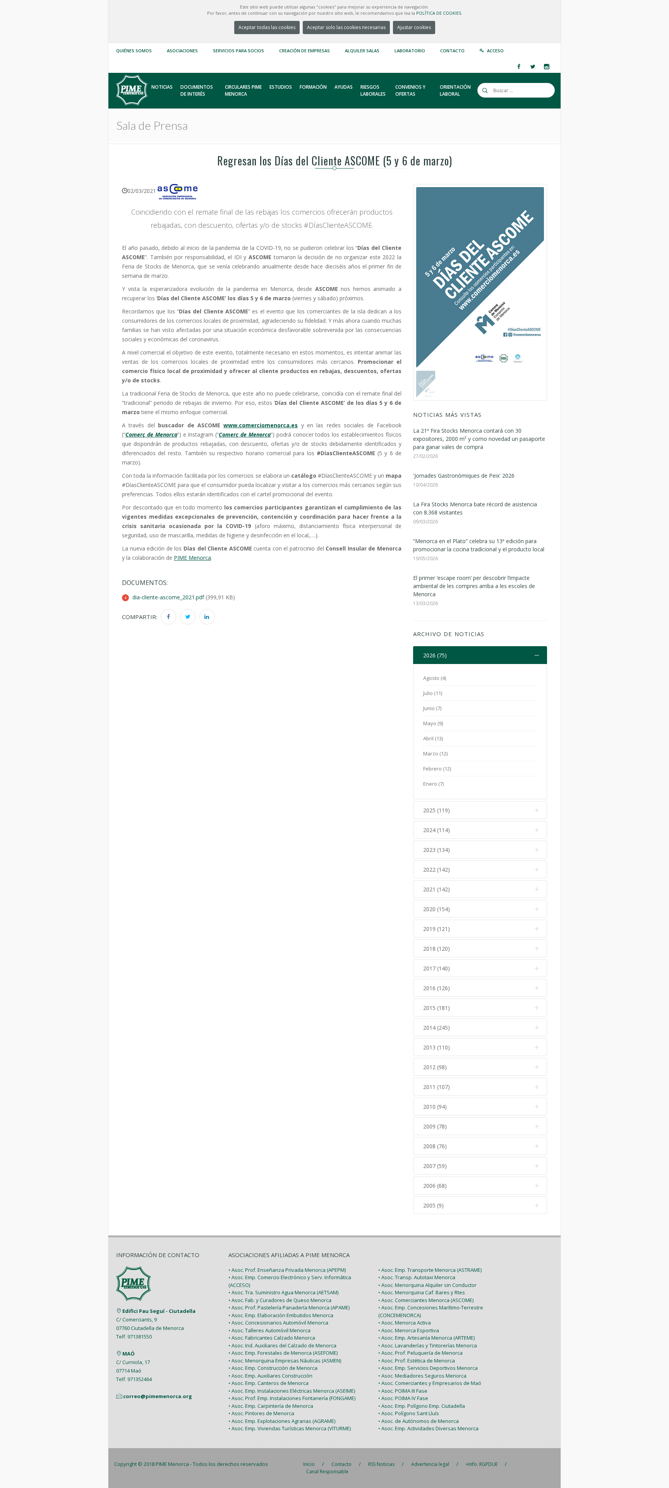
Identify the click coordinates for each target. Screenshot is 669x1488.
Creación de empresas (304, 50)
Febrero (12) (437, 768)
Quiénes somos (134, 50)
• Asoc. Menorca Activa (404, 1322)
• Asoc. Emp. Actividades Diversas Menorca (428, 1428)
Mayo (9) (433, 723)
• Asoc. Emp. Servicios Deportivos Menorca (428, 1367)
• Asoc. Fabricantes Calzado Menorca (271, 1337)
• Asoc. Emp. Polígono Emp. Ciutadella (421, 1405)
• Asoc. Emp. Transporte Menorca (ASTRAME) (430, 1269)
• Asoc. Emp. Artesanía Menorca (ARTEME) (426, 1337)
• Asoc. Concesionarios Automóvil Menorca (278, 1322)
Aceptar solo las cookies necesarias (346, 27)
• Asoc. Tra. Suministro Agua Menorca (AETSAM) (283, 1292)
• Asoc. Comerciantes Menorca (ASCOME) (425, 1300)
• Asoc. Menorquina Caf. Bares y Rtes (421, 1292)
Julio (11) (432, 693)
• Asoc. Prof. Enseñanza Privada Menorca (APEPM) (287, 1269)
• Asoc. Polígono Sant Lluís (408, 1413)
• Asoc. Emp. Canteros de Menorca (268, 1383)
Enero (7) (433, 783)
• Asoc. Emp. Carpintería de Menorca (270, 1405)
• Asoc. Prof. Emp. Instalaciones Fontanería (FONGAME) (291, 1398)
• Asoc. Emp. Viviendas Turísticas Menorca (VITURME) (289, 1428)
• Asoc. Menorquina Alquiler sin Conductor (427, 1285)
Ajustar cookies (414, 27)
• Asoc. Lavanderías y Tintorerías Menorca (427, 1345)
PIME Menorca (172, 1463)
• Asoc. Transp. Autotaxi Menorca (416, 1277)
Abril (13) (433, 738)
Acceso (495, 50)
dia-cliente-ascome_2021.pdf (168, 597)
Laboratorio (410, 50)
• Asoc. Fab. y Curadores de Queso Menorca (279, 1300)
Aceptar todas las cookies (266, 27)
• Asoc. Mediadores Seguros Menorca (422, 1375)
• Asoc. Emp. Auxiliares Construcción (270, 1375)
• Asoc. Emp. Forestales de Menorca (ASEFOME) (283, 1352)
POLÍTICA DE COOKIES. (439, 13)
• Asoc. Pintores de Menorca (261, 1413)
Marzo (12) (435, 753)
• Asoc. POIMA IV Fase (403, 1398)
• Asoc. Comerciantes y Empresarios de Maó (429, 1383)
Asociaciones (182, 50)
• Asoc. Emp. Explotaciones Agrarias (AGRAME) (281, 1420)
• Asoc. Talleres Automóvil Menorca (269, 1330)
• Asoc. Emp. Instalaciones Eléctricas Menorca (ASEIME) (291, 1390)
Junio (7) (432, 708)
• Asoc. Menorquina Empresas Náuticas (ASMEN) (284, 1360)
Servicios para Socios (238, 50)
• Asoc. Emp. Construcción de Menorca (272, 1367)
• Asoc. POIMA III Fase (402, 1390)
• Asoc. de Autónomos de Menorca (418, 1420)
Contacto (452, 50)
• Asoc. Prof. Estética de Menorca (416, 1360)
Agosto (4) (434, 677)
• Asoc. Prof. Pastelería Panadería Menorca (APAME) (289, 1307)
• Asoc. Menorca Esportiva (408, 1330)
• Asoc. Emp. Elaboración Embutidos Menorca (280, 1315)
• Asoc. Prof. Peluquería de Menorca (420, 1352)
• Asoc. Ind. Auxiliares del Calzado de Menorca (282, 1345)
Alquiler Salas (362, 50)
